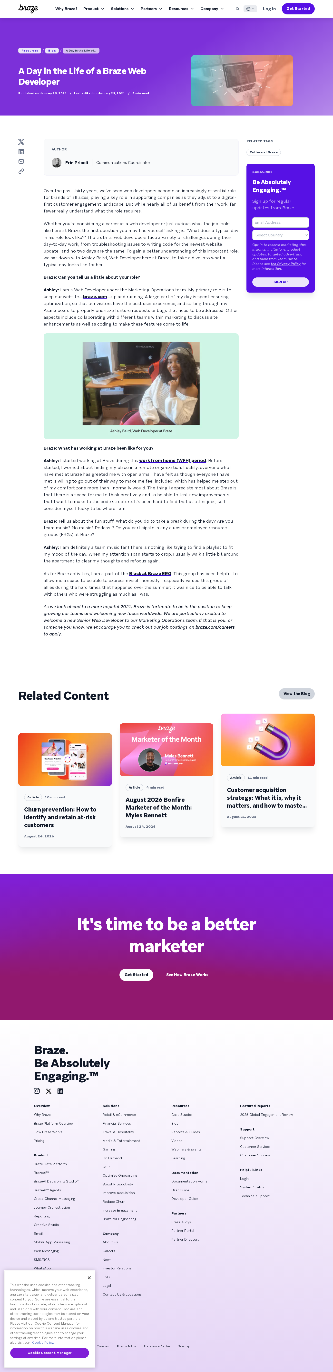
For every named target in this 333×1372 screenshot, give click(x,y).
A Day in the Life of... (81, 51)
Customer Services (255, 1146)
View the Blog (297, 693)
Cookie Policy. (43, 1342)
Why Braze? (66, 8)
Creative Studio (46, 1225)
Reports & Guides (185, 1132)
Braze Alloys (181, 1222)
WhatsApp (42, 1268)
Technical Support (255, 1196)
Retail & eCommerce (119, 1114)
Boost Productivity (118, 1184)
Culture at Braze (264, 152)
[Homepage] (28, 8)
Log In (269, 8)
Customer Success (255, 1155)
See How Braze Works (187, 974)
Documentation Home (189, 1181)
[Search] (238, 8)
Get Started (298, 8)
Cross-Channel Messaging (54, 1198)
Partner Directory (185, 1239)
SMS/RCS (42, 1259)
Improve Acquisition (119, 1193)
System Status (252, 1187)
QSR (106, 1167)
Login (244, 1178)
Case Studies (182, 1114)
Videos (176, 1141)
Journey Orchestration (52, 1207)
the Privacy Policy (286, 264)
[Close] (89, 1277)
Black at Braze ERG (150, 573)
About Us (110, 1242)
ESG (106, 1277)
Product (91, 8)
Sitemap (184, 1346)
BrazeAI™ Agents (47, 1190)
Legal (107, 1285)
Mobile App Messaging (52, 1242)
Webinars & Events (186, 1149)
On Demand (112, 1158)
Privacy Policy (126, 1346)
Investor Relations (117, 1268)
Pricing (39, 1141)
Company (209, 8)
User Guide (180, 1190)
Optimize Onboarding (120, 1175)
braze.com (95, 296)
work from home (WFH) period (172, 460)
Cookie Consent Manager (49, 1353)
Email (38, 1233)
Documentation (184, 1173)
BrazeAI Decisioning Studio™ (56, 1181)
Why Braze (42, 1114)
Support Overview (254, 1138)
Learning (178, 1158)
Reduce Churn (114, 1201)
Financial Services (117, 1123)
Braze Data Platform (50, 1164)
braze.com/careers (215, 627)
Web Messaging (46, 1251)
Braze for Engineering (119, 1219)
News (107, 1259)
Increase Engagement (120, 1210)
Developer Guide (184, 1198)
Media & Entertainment (121, 1141)
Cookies (103, 1346)
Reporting (41, 1216)
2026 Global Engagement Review (266, 1114)
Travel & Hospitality (118, 1132)
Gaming (109, 1149)
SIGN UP (281, 282)
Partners (149, 8)
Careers (109, 1251)
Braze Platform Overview (54, 1123)
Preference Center (157, 1346)
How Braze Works (48, 1132)
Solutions (119, 8)
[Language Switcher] (250, 8)
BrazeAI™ (41, 1173)
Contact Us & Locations (122, 1294)
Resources (178, 8)
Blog (52, 51)
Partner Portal (182, 1230)
